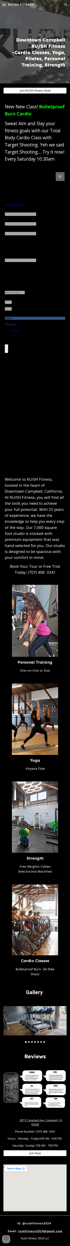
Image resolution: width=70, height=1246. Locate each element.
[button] (4, 4)
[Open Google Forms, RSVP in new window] (60, 176)
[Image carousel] (35, 1024)
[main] (35, 42)
